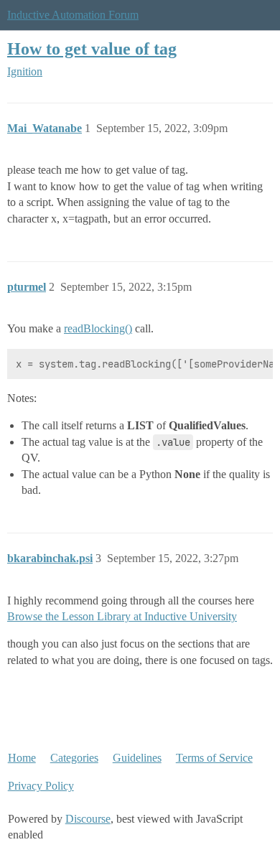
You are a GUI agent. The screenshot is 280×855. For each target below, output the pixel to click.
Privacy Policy (41, 786)
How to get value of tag (92, 48)
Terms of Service (214, 758)
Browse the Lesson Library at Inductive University (122, 616)
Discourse (88, 819)
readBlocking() (98, 328)
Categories (74, 758)
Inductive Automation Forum (73, 15)
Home (22, 758)
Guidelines (137, 758)
